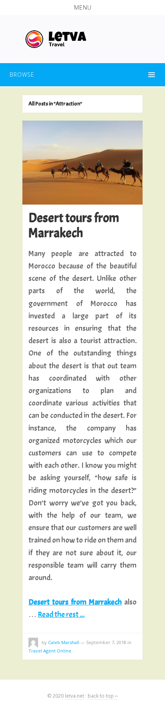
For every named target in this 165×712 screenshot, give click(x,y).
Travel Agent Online (49, 651)
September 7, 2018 (106, 642)
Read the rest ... (61, 614)
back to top (101, 695)
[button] (82, 7)
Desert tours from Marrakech (73, 225)
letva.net (74, 695)
